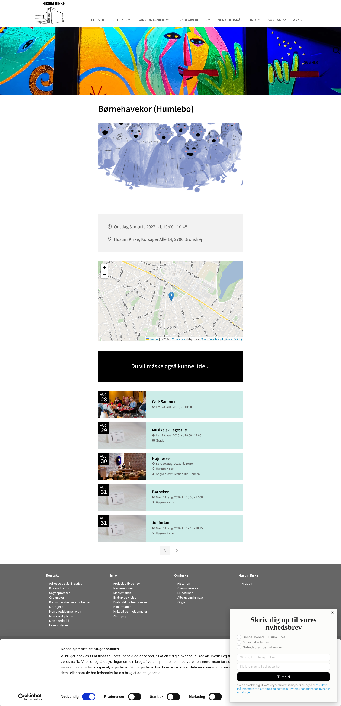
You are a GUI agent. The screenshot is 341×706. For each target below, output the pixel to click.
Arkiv (297, 19)
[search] (338, 43)
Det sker (120, 19)
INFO (254, 19)
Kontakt (275, 19)
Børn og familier (152, 19)
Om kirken (182, 575)
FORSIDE (98, 19)
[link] (121, 20)
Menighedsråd (230, 19)
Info (113, 575)
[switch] (134, 696)
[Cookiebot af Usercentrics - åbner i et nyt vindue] (30, 696)
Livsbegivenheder (192, 19)
